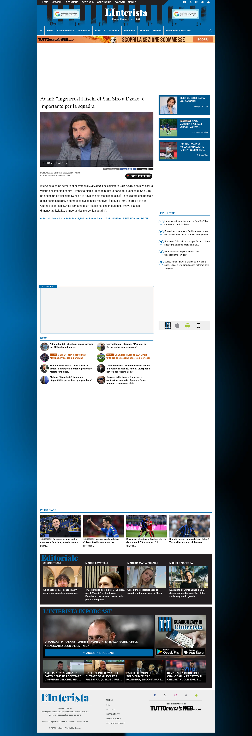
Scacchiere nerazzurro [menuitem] (178, 30)
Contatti (110, 709)
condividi (127, 169)
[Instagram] (197, 2)
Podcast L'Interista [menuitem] (150, 30)
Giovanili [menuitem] (114, 30)
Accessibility (113, 714)
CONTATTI (120, 2)
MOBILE (132, 2)
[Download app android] (208, 2)
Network (57, 2)
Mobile (109, 700)
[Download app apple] (202, 2)
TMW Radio (88, 2)
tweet (144, 169)
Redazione (72, 2)
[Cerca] (210, 30)
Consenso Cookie (115, 723)
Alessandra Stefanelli (55, 176)
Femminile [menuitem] (129, 30)
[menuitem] (41, 30)
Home (45, 2)
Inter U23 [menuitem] (99, 30)
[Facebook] (184, 2)
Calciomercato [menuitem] (65, 30)
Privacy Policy (113, 719)
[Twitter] (190, 2)
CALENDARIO (104, 2)
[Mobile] (198, 325)
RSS (108, 705)
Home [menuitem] (50, 30)
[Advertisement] (184, 465)
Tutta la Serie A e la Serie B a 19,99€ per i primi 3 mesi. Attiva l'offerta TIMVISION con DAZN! (96, 218)
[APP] (168, 325)
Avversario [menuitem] (84, 30)
